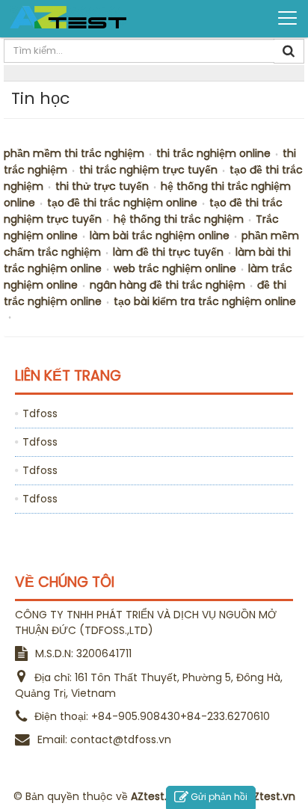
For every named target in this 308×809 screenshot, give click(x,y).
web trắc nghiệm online (175, 268)
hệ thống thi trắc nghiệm (179, 219)
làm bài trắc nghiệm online (160, 235)
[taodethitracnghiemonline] (68, 17)
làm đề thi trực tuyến (168, 251)
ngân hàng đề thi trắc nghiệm (167, 284)
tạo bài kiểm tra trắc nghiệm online (205, 301)
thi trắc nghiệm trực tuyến (148, 169)
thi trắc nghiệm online (213, 153)
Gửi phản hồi (219, 796)
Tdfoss (40, 413)
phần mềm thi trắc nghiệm (74, 153)
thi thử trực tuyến (102, 186)
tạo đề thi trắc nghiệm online (122, 202)
